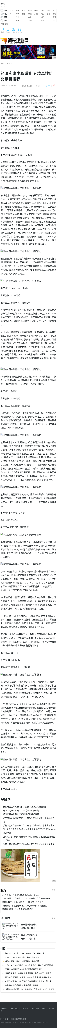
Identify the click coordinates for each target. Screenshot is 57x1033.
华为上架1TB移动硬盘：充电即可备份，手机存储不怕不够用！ (30, 965)
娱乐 (17, 10)
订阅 (13, 32)
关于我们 (4, 1008)
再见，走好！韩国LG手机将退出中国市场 (21, 810)
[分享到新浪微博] (54, 85)
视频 (30, 10)
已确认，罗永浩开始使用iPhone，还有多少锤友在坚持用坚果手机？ (29, 838)
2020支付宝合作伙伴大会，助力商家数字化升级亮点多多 (26, 898)
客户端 (8, 32)
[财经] (3, 890)
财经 (11, 10)
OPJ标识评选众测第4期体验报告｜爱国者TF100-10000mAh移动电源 (29, 831)
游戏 (5, 20)
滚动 (54, 10)
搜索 (2, 32)
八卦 (30, 17)
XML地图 (24, 1008)
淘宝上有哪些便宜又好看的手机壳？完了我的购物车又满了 (28, 844)
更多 (53, 890)
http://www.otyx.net (26, 1022)
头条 (42, 14)
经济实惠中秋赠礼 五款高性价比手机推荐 (21, 814)
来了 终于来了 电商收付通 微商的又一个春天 (20, 895)
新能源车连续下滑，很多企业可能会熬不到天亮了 (22, 902)
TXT (43, 1008)
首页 (3, 5)
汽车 (11, 14)
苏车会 (14, 788)
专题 (48, 10)
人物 (36, 14)
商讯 (17, 20)
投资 (48, 14)
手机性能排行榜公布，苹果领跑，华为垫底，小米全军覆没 (28, 825)
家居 (5, 17)
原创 (42, 10)
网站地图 (35, 1008)
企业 (17, 17)
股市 (23, 14)
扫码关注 (19, 32)
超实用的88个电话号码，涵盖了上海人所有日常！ (25, 807)
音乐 (54, 17)
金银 (30, 14)
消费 (2, 24)
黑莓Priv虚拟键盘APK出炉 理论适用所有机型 (23, 969)
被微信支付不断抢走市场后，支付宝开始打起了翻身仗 (24, 905)
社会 (23, 10)
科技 (5, 14)
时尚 (17, 14)
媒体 (36, 10)
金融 (54, 14)
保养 (54, 20)
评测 (42, 20)
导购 (30, 20)
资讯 (5, 10)
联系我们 (14, 1008)
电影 (42, 17)
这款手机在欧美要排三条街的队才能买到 (21, 985)
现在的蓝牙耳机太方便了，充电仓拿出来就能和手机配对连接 (28, 820)
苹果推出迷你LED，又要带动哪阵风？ (18, 909)
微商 (6, 24)
